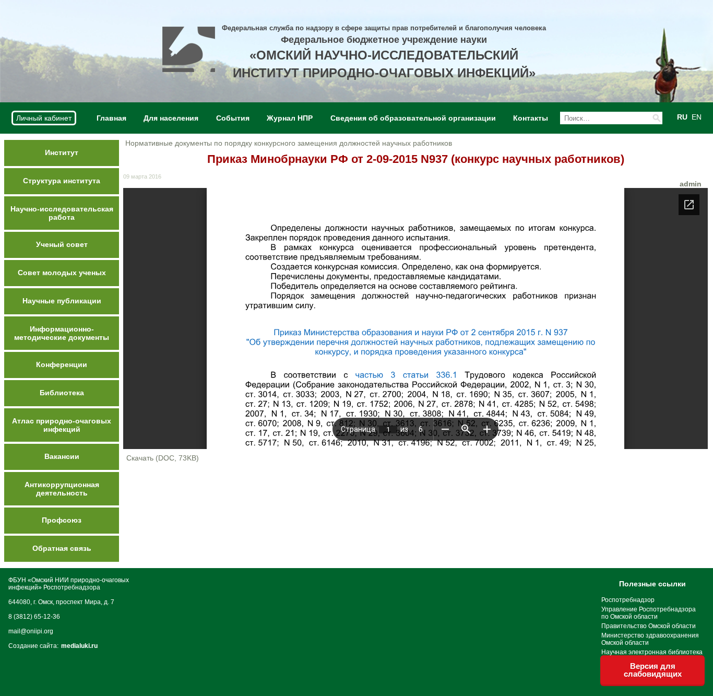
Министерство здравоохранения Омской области (650, 639)
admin (691, 184)
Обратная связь (61, 548)
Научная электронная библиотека (652, 652)
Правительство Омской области (648, 626)
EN (697, 117)
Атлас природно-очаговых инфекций (61, 425)
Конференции (61, 364)
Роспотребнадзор (628, 600)
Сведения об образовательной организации (413, 118)
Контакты (530, 118)
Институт (61, 152)
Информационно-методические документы (61, 333)
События (232, 118)
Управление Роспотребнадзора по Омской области (648, 613)
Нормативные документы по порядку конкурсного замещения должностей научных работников (288, 143)
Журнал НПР (290, 118)
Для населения (171, 118)
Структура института (61, 180)
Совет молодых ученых (62, 272)
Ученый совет (62, 244)
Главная (111, 118)
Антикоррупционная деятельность (62, 488)
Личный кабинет (44, 118)
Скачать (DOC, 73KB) (162, 458)
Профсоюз (61, 520)
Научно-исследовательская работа (61, 213)
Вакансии (61, 456)
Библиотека (62, 392)
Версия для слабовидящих (653, 670)
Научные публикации (61, 301)
